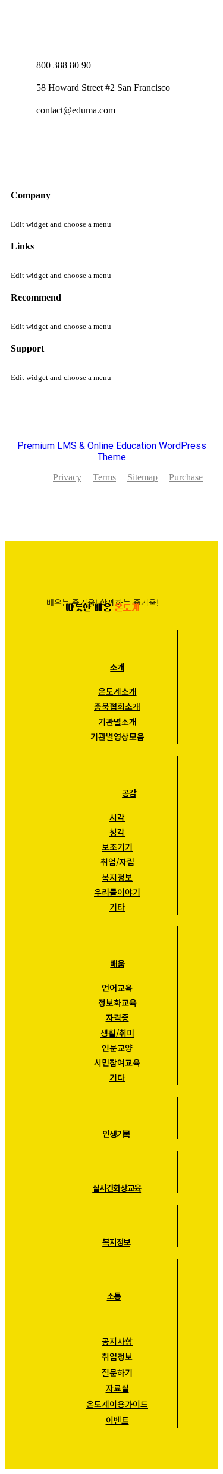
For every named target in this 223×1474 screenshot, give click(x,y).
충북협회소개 (117, 706)
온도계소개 (117, 691)
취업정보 (117, 1356)
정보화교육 (117, 1002)
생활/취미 (117, 1033)
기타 (117, 907)
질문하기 (117, 1372)
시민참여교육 (117, 1062)
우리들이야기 (117, 892)
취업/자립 (117, 862)
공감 (129, 793)
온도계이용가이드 (117, 1404)
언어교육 (117, 988)
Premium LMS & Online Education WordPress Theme (111, 451)
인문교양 (117, 1048)
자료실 (117, 1388)
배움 (117, 963)
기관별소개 (117, 721)
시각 (117, 817)
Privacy (67, 477)
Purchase (186, 477)
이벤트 (117, 1420)
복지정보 (117, 877)
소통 (114, 1296)
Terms (104, 477)
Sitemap (142, 477)
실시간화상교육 (116, 1188)
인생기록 (116, 1134)
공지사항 (117, 1341)
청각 (117, 832)
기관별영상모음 (117, 736)
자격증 (117, 1017)
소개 (117, 667)
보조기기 (117, 847)
